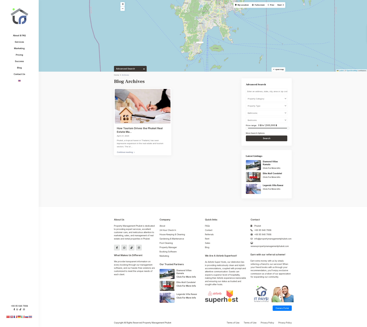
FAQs (207, 226)
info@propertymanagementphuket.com (272, 238)
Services (19, 42)
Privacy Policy (267, 322)
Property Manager (168, 247)
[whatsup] (17, 309)
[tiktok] (20, 309)
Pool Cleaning (166, 243)
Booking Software (168, 251)
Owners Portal (282, 308)
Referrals (209, 234)
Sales (207, 243)
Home (116, 75)
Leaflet (341, 70)
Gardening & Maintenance (172, 238)
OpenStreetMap (352, 70)
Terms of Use (233, 322)
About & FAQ (19, 35)
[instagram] (24, 309)
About (162, 226)
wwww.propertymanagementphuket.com (270, 246)
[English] (12, 316)
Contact (208, 230)
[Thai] (30, 316)
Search (266, 138)
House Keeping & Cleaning (172, 234)
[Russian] (27, 316)
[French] (15, 316)
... (131, 146)
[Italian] (23, 316)
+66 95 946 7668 (19, 306)
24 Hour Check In (168, 230)
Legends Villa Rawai (273, 185)
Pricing (19, 54)
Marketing (19, 48)
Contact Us (19, 74)
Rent (207, 238)
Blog (19, 67)
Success (19, 61)
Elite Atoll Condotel (273, 173)
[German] (19, 316)
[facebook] (14, 309)
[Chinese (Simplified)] (8, 316)
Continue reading (125, 152)
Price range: (251, 125)
